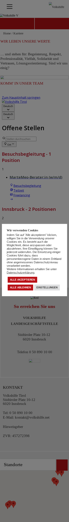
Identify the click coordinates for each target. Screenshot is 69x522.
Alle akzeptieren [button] (22, 279)
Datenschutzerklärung (20, 272)
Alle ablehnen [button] (20, 287)
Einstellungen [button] (47, 287)
